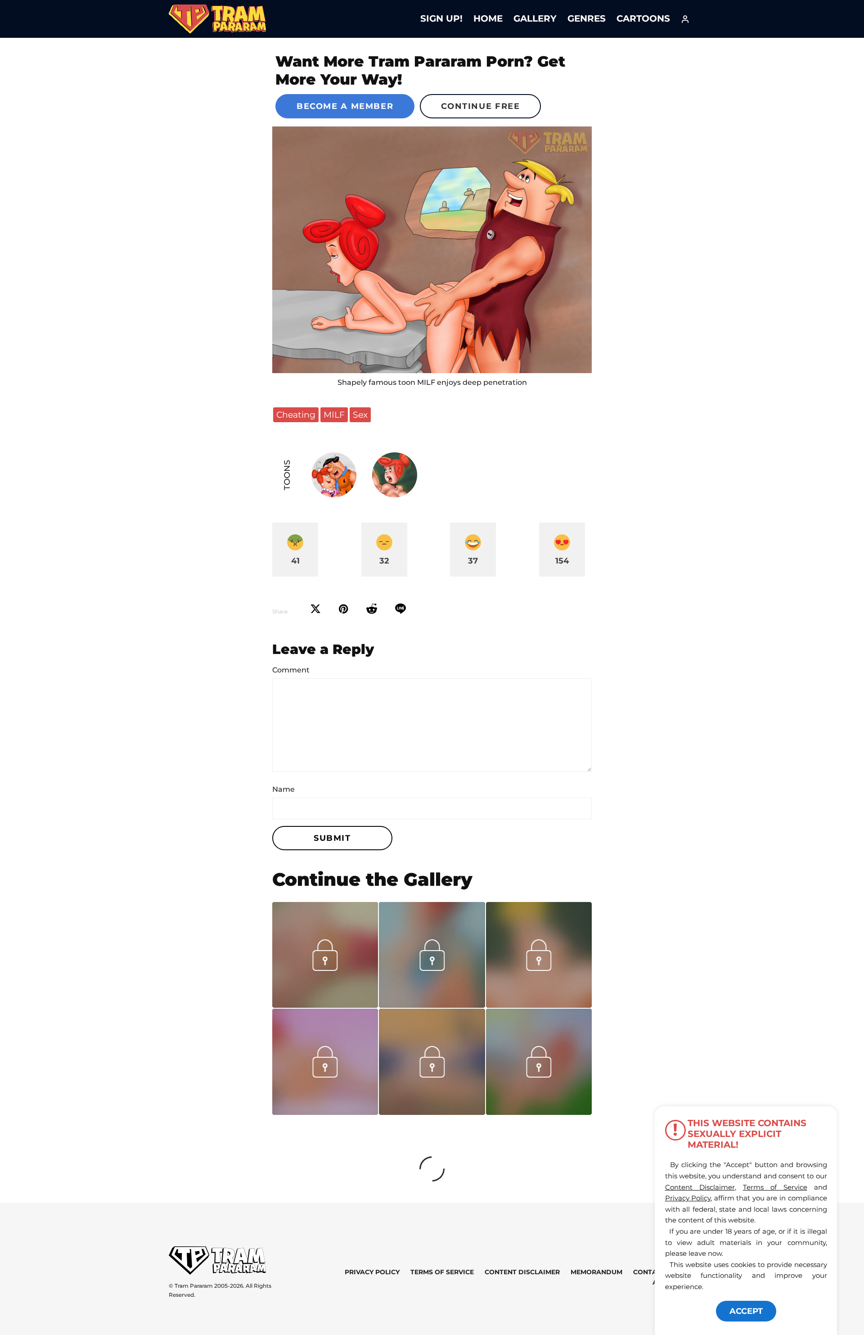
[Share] (400, 609)
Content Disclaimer (522, 1272)
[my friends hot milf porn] (432, 1004)
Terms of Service (442, 1272)
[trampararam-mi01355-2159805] (539, 1004)
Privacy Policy (372, 1272)
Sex (360, 414)
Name (283, 789)
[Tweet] (315, 609)
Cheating (295, 414)
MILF (334, 414)
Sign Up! (441, 18)
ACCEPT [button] (746, 1311)
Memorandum (596, 1272)
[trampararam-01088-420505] (539, 1111)
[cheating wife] (432, 249)
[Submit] (371, 609)
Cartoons (643, 18)
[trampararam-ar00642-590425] (325, 1111)
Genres (586, 18)
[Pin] (343, 609)
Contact (649, 1272)
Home (488, 18)
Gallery (535, 18)
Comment (291, 670)
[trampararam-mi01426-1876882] (325, 1004)
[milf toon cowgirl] (432, 1111)
